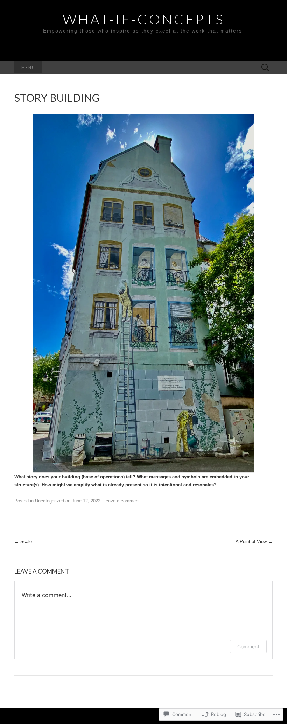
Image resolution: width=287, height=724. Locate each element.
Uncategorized (49, 501)
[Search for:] (265, 67)
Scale (23, 541)
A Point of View (254, 541)
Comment (248, 646)
